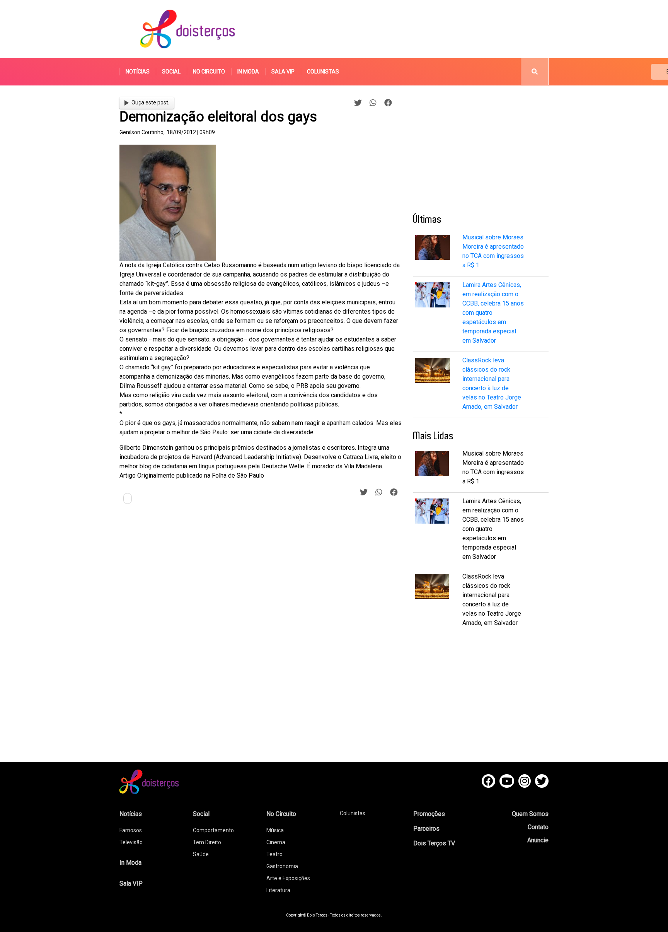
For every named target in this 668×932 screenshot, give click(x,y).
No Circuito (209, 71)
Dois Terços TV (434, 843)
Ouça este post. (150, 102)
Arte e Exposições (288, 878)
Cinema (275, 842)
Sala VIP (283, 71)
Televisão (131, 842)
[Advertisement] (407, 29)
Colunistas (323, 71)
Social (171, 71)
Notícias (138, 71)
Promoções (429, 814)
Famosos (130, 830)
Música (275, 830)
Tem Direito (207, 842)
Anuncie (538, 840)
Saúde (201, 854)
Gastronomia (282, 866)
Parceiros (426, 828)
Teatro (274, 854)
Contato (538, 827)
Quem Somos (530, 814)
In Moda (248, 71)
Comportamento (213, 830)
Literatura (278, 890)
